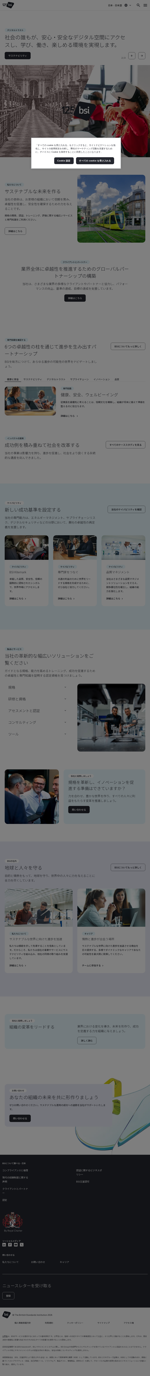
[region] (76, 153)
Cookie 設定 (63, 160)
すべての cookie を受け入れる (95, 160)
